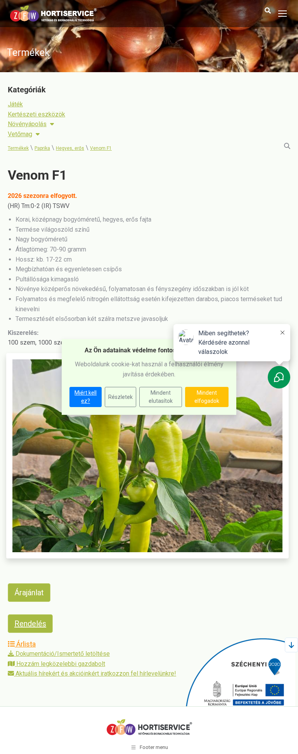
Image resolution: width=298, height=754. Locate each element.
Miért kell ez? (85, 397)
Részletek (120, 397)
